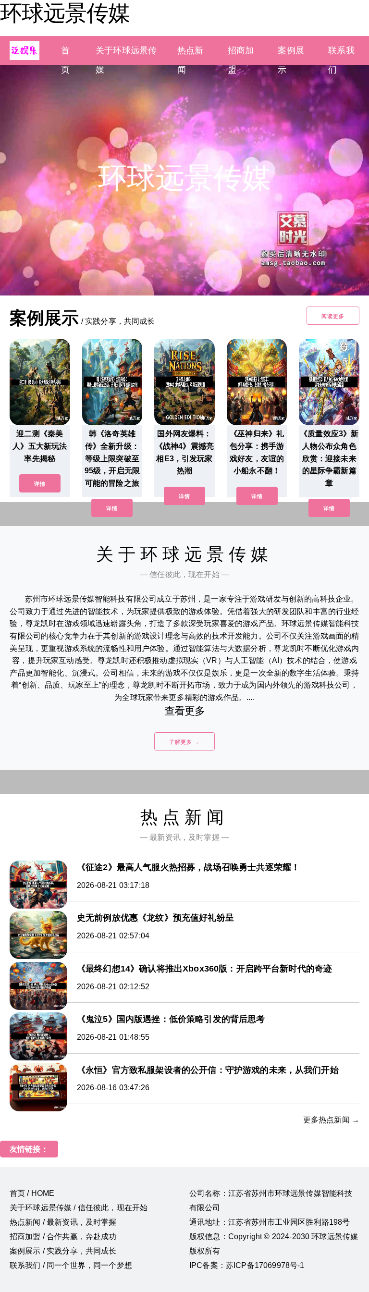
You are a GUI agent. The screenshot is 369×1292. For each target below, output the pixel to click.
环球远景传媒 (65, 12)
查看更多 (184, 711)
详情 (40, 484)
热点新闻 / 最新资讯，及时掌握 (63, 1222)
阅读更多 (332, 316)
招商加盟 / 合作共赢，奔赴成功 (63, 1236)
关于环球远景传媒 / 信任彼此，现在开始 (79, 1208)
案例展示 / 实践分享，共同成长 (63, 1251)
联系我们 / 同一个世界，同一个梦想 (71, 1265)
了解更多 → (184, 742)
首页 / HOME (32, 1193)
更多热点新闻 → (331, 1120)
